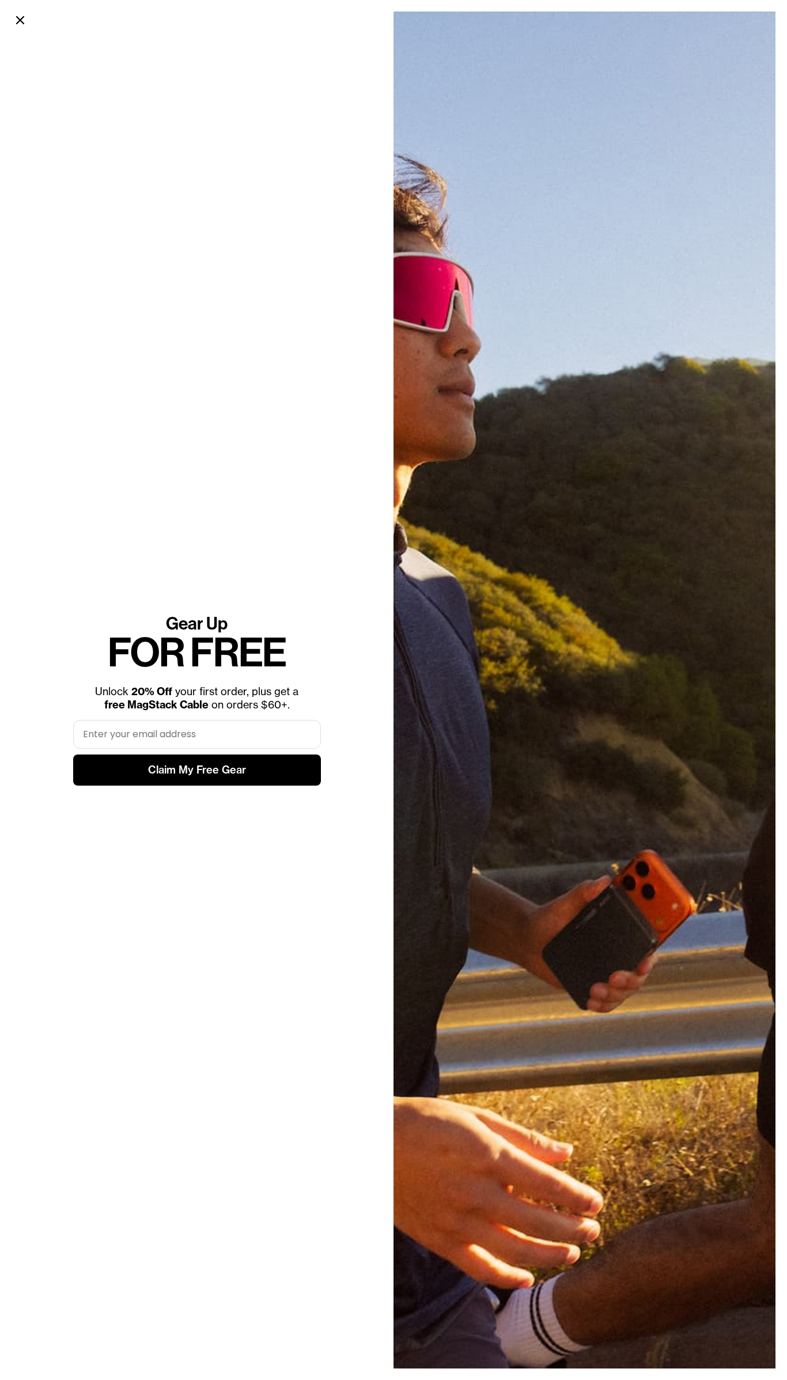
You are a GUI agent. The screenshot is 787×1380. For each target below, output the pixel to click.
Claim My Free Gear (197, 769)
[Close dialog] (20, 20)
